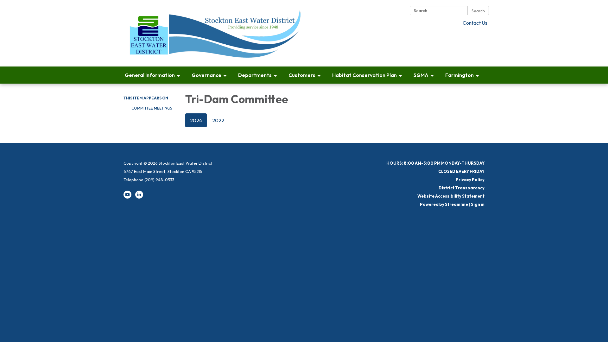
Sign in (477, 204)
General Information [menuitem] (150, 75)
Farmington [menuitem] (459, 75)
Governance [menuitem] (206, 75)
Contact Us (475, 23)
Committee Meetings (151, 108)
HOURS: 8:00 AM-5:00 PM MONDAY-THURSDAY (435, 163)
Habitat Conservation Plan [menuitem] (364, 75)
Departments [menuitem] (255, 75)
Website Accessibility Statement (450, 196)
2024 (196, 120)
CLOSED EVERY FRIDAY (461, 171)
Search (478, 10)
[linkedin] (139, 197)
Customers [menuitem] (301, 75)
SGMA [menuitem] (421, 75)
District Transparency (461, 187)
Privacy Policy (470, 179)
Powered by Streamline (444, 204)
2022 (218, 120)
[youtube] (127, 197)
